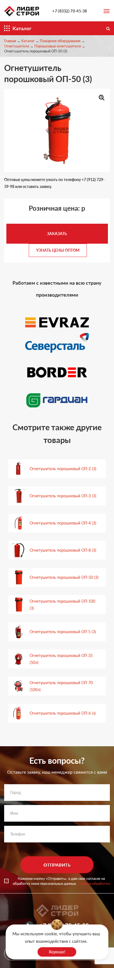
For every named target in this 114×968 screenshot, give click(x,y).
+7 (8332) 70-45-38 (69, 11)
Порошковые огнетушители (57, 46)
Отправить (57, 864)
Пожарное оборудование (60, 41)
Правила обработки (93, 883)
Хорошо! (57, 951)
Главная (10, 41)
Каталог (28, 41)
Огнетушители (16, 46)
